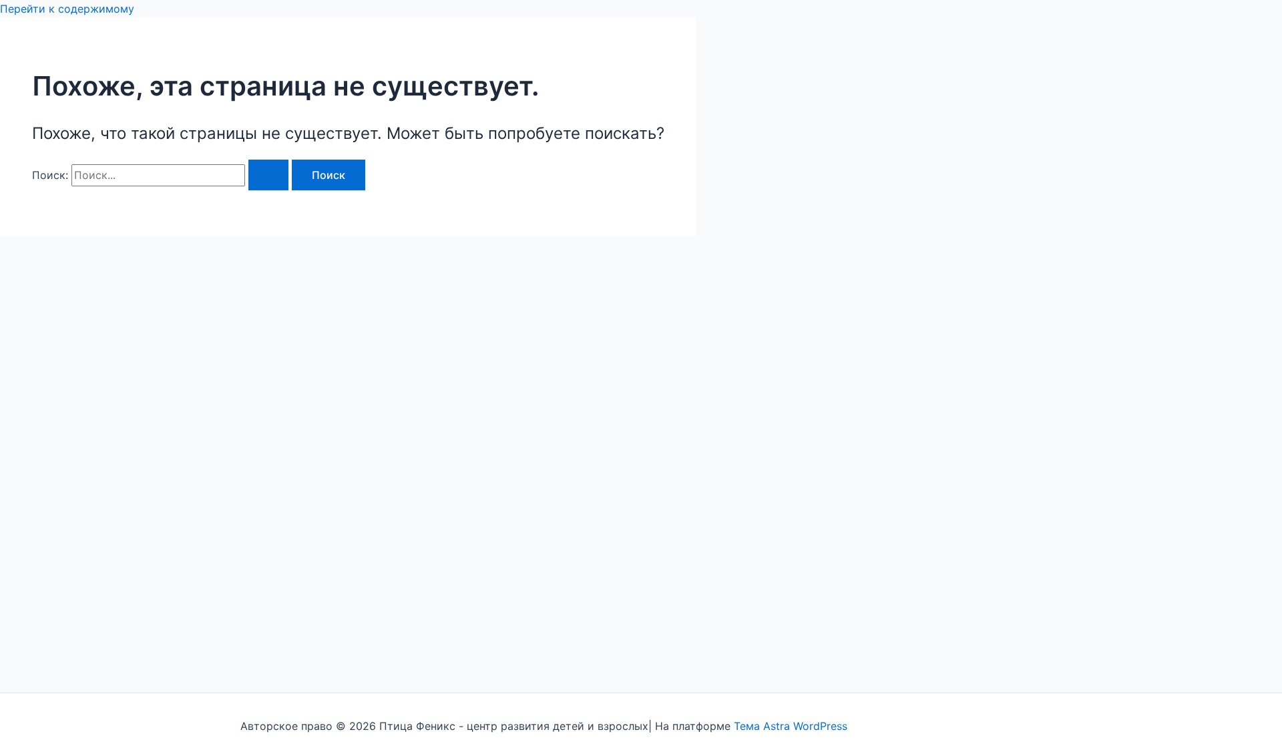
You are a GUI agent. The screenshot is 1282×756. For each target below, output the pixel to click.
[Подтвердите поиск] (268, 175)
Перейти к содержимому (67, 8)
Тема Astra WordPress (790, 726)
